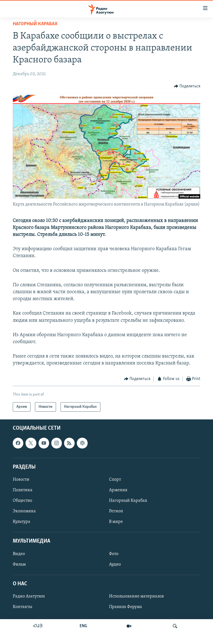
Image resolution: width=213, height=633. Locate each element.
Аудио (115, 564)
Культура (21, 522)
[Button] (187, 86)
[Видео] (129, 626)
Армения (118, 490)
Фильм (19, 564)
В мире (116, 522)
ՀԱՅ (38, 626)
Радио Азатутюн (29, 596)
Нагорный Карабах (35, 24)
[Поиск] (175, 626)
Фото (113, 554)
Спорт (115, 479)
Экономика (24, 511)
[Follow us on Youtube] (44, 443)
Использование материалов (136, 596)
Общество (22, 500)
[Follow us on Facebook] (18, 443)
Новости (21, 479)
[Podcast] (82, 443)
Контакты (22, 607)
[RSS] (69, 443)
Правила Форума (125, 607)
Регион (116, 511)
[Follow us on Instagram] (56, 443)
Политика (22, 490)
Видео (19, 554)
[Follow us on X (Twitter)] (31, 443)
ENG (83, 626)
